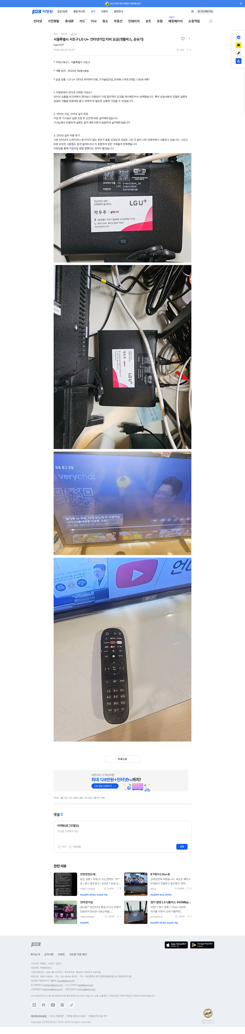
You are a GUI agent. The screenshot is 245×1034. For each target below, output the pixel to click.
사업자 (171, 17)
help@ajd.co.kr (85, 985)
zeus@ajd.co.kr (66, 980)
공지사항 (49, 954)
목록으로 (122, 759)
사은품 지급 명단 (78, 954)
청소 (105, 21)
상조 (148, 21)
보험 (160, 21)
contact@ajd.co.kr (53, 985)
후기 (93, 11)
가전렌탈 (53, 21)
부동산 (118, 21)
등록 (182, 846)
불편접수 (118, 11)
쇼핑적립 (194, 21)
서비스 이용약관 (56, 1016)
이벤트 (104, 11)
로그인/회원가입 (205, 11)
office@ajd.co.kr (86, 989)
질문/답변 (62, 11)
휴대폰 (69, 21)
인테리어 (134, 21)
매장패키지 (175, 21)
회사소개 (35, 954)
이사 (94, 21)
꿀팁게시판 (79, 11)
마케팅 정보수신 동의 (76, 1016)
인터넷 (38, 21)
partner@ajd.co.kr (53, 989)
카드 (82, 21)
